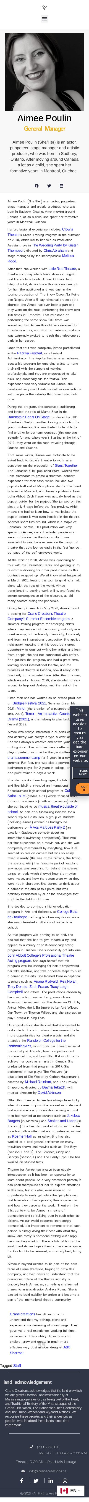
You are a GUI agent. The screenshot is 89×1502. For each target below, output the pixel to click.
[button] (44, 19)
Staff (17, 1365)
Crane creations (22, 1314)
